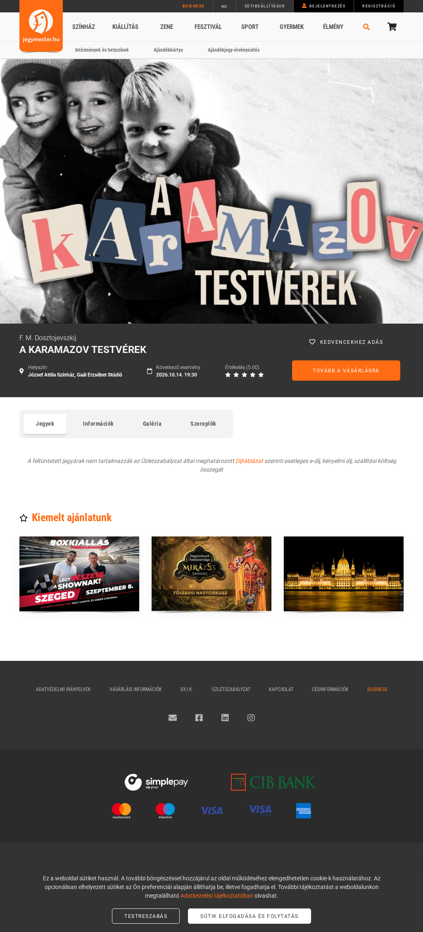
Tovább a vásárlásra (346, 371)
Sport (250, 27)
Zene (166, 27)
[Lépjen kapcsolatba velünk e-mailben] (173, 718)
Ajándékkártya (168, 50)
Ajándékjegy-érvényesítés (233, 50)
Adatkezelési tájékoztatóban (217, 895)
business (193, 6)
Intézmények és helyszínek (102, 50)
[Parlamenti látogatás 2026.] (344, 573)
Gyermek (292, 27)
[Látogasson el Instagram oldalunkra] (251, 718)
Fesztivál (208, 27)
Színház (83, 27)
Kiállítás (125, 27)
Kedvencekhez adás (351, 342)
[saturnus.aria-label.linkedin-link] (225, 718)
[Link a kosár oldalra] (391, 27)
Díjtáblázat (249, 461)
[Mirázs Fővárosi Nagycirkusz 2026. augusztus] (211, 573)
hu (224, 6)
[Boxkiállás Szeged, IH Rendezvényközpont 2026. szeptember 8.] (79, 573)
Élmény (333, 27)
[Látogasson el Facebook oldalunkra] (199, 718)
